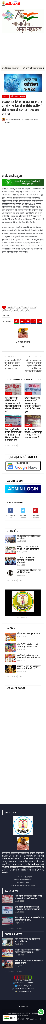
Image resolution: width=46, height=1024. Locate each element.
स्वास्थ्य (22, 96)
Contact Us (23, 1006)
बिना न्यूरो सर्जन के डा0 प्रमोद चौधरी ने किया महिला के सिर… (29, 919)
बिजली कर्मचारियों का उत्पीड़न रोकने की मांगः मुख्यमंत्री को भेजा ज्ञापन (12, 364)
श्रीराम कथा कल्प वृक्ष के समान (29, 633)
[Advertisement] (23, 48)
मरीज (27, 310)
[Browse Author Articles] (23, 333)
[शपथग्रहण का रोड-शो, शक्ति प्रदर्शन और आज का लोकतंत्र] (10, 550)
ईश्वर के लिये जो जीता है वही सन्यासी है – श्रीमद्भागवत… (27, 645)
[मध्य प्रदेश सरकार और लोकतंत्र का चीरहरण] (10, 539)
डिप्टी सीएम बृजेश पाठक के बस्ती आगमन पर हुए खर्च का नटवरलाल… (28, 908)
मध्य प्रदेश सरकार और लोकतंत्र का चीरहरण (29, 537)
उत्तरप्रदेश (6, 96)
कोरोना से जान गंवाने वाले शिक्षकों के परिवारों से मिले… (29, 962)
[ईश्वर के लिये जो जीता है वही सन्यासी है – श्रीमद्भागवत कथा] (10, 647)
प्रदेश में (16, 310)
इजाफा (25, 307)
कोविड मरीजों (7, 310)
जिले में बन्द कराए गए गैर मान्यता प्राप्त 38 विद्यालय (27, 940)
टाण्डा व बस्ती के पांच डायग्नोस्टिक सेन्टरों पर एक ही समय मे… (28, 951)
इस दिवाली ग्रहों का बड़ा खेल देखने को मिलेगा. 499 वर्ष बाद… (29, 656)
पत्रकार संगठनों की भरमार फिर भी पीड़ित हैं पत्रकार (29, 571)
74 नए (18, 307)
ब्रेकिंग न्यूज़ (14, 96)
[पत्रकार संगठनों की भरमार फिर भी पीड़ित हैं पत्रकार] (10, 573)
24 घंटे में (10, 307)
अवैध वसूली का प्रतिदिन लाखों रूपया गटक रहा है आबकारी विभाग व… (28, 897)
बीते (22, 310)
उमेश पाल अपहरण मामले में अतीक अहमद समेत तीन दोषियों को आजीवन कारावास (33, 365)
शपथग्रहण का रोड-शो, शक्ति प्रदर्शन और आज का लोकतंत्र (28, 548)
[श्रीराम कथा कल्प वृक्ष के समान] (10, 637)
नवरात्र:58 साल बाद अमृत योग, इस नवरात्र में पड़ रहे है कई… (29, 667)
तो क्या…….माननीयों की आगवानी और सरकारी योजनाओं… (26, 560)
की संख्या (33, 307)
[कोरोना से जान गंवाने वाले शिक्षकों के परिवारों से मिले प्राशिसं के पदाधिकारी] (7, 964)
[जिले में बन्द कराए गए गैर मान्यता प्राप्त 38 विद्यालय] (7, 942)
